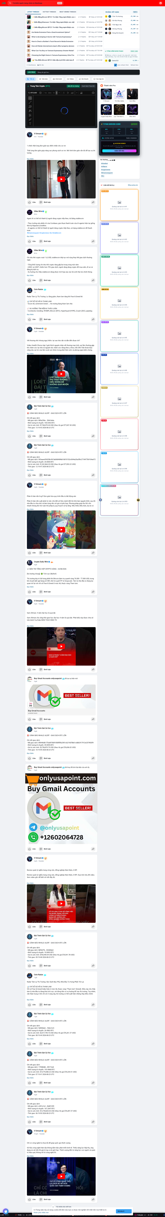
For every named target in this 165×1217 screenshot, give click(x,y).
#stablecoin (56, 233)
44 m (35, 253)
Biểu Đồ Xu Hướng (73, 86)
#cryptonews (44, 233)
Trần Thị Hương (117, 16)
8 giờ (35, 1055)
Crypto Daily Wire (41, 562)
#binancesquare (33, 233)
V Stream (38, 134)
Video (71, 79)
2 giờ (35, 331)
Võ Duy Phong (117, 29)
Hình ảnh (58, 79)
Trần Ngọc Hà (116, 25)
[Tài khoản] (160, 3)
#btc (102, 176)
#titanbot (104, 163)
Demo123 (115, 60)
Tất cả (31, 79)
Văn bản (45, 79)
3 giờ (35, 448)
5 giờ (35, 681)
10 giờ (36, 1134)
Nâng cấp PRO (119, 150)
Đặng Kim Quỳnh (118, 33)
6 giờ (35, 861)
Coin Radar (38, 289)
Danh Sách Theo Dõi (88, 86)
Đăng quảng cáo (133, 185)
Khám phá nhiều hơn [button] (41, 1212)
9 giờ (35, 1095)
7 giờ (35, 977)
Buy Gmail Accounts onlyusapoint (48, 678)
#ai (51, 233)
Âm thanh (84, 79)
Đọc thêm (30, 159)
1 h (35, 292)
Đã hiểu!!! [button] (121, 1211)
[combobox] (36, 3)
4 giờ (35, 487)
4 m (35, 136)
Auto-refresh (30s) (123, 65)
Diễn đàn (41, 65)
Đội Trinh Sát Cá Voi (42, 406)
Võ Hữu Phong (117, 20)
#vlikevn (104, 166)
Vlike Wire (38, 211)
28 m (35, 214)
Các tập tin (100, 79)
